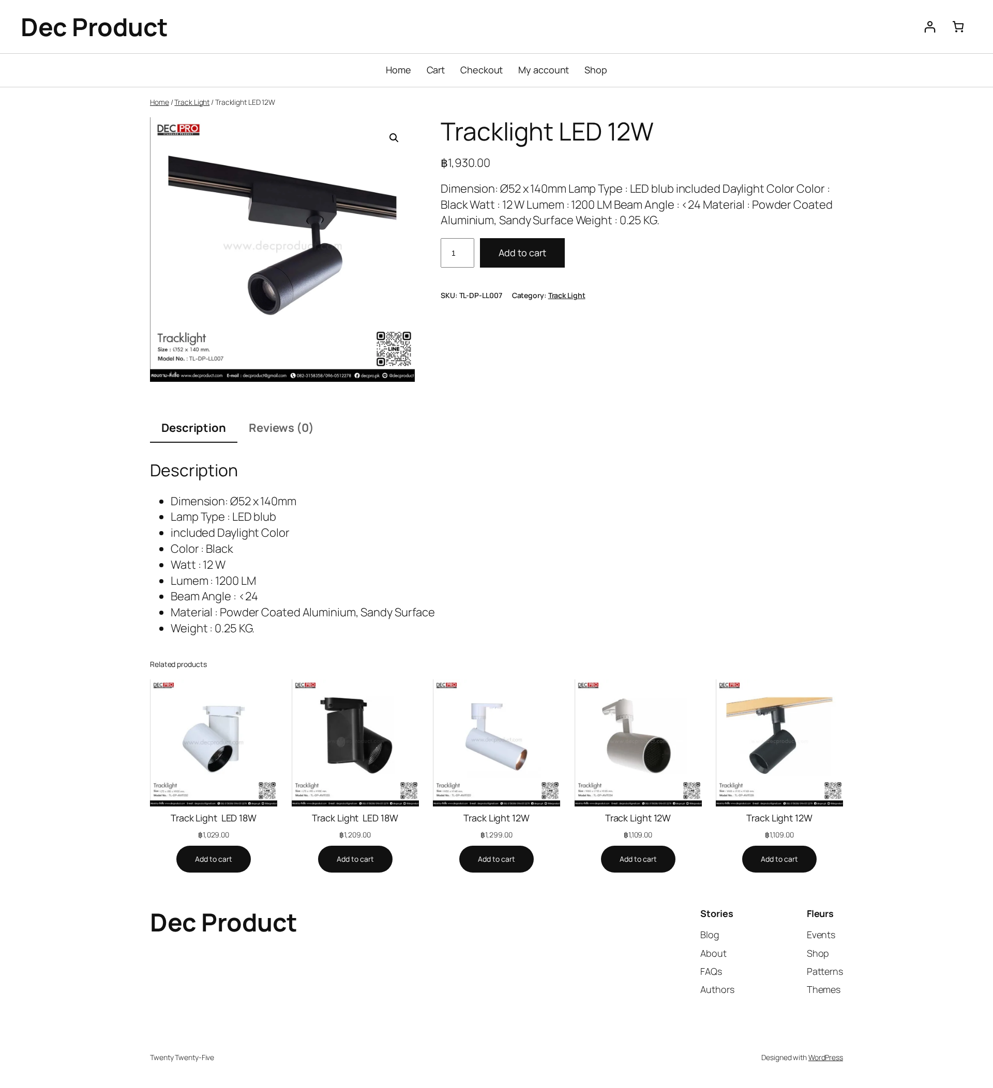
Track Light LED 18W (214, 818)
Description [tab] (193, 428)
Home (159, 102)
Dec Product (94, 26)
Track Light (191, 102)
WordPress (825, 1057)
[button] (394, 138)
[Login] (929, 26)
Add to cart (522, 252)
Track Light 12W (496, 818)
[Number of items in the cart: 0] (958, 26)
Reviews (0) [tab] (281, 428)
